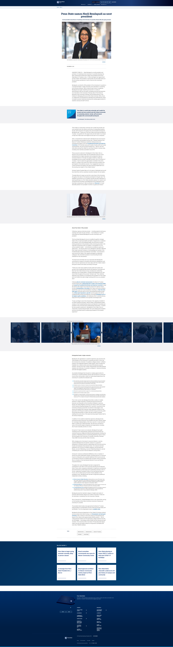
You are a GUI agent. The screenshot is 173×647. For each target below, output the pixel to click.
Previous (71, 333)
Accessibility (88, 640)
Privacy (78, 640)
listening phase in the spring (82, 288)
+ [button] (86, 610)
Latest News (86, 534)
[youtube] (66, 607)
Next (102, 333)
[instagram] (68, 607)
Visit (109, 2)
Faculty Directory (99, 622)
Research (99, 607)
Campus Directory (99, 619)
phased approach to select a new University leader (94, 283)
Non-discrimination (82, 640)
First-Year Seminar (99, 616)
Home (58, 7)
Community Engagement (80, 616)
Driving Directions (79, 630)
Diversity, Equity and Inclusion (79, 622)
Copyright (93, 640)
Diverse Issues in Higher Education (81, 479)
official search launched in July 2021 (82, 293)
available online (96, 509)
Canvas (78, 607)
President (80, 534)
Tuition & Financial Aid (79, 626)
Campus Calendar (97, 4)
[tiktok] (70, 607)
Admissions (83, 4)
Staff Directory (99, 625)
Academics (89, 4)
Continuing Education (99, 610)
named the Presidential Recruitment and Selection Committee (88, 285)
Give (102, 2)
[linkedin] (63, 607)
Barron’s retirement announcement (85, 282)
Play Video (86, 204)
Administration (81, 531)
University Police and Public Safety (99, 629)
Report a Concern (95, 2)
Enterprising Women (78, 484)
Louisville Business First (79, 487)
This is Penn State (79, 610)
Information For (103, 4)
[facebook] (61, 607)
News (61, 7)
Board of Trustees (97, 531)
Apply (105, 2)
